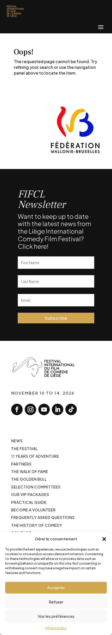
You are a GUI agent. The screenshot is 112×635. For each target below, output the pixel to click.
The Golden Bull (29, 479)
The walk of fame (29, 471)
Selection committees (36, 487)
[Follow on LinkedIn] (57, 409)
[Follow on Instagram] (30, 409)
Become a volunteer (33, 509)
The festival (24, 448)
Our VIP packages (30, 494)
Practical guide (29, 502)
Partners (21, 464)
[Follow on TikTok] (71, 409)
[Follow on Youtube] (44, 409)
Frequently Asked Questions (43, 517)
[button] (104, 538)
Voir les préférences (56, 616)
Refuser (56, 601)
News (17, 440)
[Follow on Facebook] (17, 409)
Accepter (56, 587)
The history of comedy (36, 525)
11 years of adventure (35, 456)
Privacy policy (56, 628)
